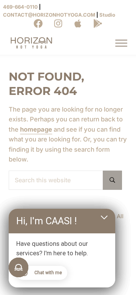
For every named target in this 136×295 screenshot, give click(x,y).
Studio (107, 15)
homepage (36, 129)
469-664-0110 (20, 7)
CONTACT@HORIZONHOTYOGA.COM (49, 15)
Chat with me (48, 272)
